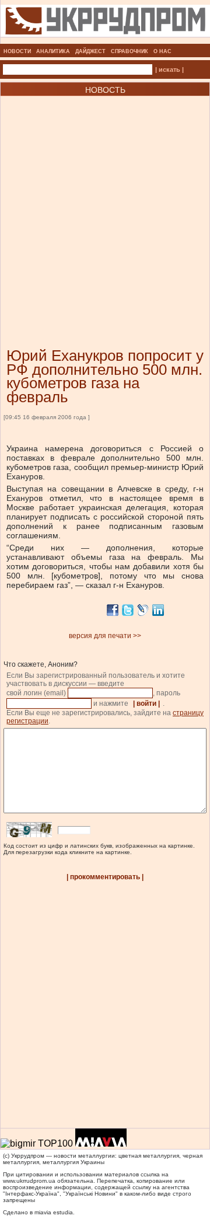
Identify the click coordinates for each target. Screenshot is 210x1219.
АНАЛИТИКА (53, 51)
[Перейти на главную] (105, 40)
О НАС (162, 51)
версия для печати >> (105, 636)
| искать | (169, 69)
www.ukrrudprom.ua (29, 1181)
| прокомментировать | (105, 877)
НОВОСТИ (17, 51)
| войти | (146, 703)
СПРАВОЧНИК (129, 51)
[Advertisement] (105, 204)
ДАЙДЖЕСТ (90, 51)
